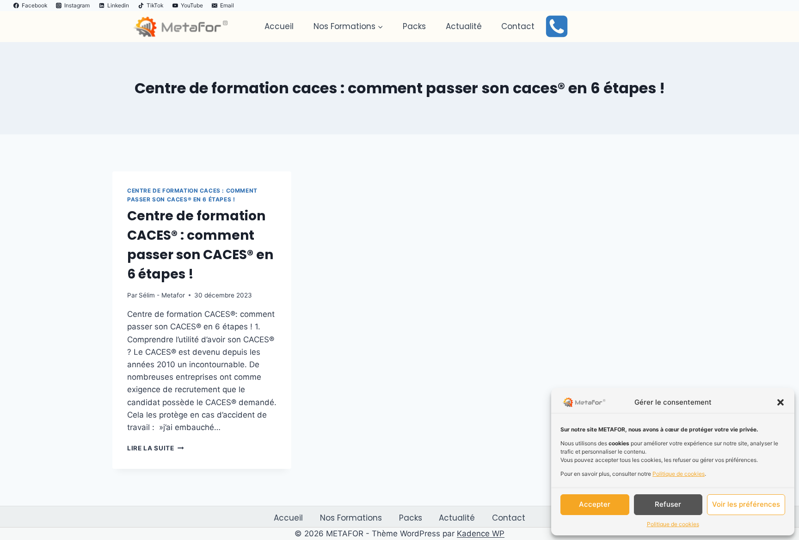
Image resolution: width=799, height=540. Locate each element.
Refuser (668, 504)
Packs (414, 26)
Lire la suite (155, 448)
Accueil (279, 26)
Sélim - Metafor (162, 295)
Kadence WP (480, 533)
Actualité (464, 26)
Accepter (594, 504)
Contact (518, 26)
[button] (780, 402)
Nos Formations (351, 517)
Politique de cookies (678, 473)
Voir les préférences (746, 504)
